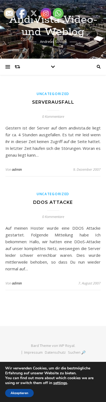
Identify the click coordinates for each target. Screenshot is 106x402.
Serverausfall (53, 102)
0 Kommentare (53, 116)
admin (17, 169)
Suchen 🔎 (77, 352)
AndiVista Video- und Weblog (53, 26)
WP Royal (66, 345)
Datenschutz (55, 352)
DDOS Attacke (53, 202)
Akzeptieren (19, 393)
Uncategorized (53, 93)
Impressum (33, 352)
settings (60, 383)
